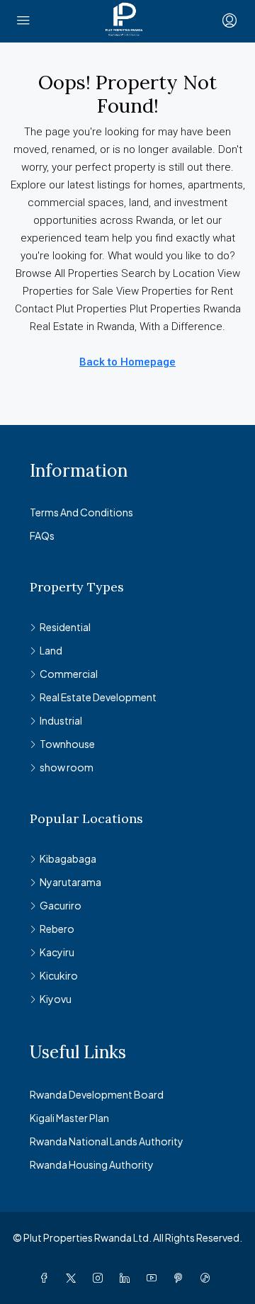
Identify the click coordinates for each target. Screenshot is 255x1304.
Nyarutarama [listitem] (70, 881)
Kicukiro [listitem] (59, 975)
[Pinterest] (181, 1277)
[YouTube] (154, 1277)
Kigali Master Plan (69, 1117)
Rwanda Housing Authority (92, 1164)
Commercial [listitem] (69, 673)
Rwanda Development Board (97, 1094)
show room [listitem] (67, 767)
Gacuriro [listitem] (60, 905)
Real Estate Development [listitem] (98, 697)
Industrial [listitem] (61, 720)
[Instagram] (100, 1277)
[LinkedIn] (127, 1277)
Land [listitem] (51, 650)
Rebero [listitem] (57, 928)
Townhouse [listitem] (67, 743)
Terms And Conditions (81, 512)
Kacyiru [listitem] (57, 952)
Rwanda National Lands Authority (106, 1141)
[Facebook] (47, 1277)
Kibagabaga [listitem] (68, 858)
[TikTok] (208, 1277)
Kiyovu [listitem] (56, 998)
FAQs (42, 535)
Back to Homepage (127, 362)
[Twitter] (73, 1277)
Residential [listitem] (65, 626)
